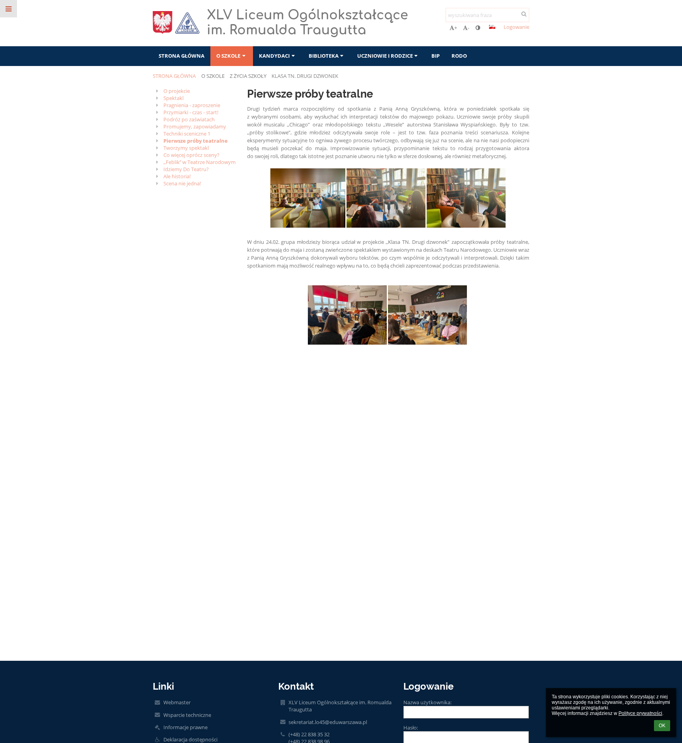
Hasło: (410, 727)
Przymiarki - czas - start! (190, 112)
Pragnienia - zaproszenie (191, 105)
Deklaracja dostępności (190, 739)
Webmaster (177, 702)
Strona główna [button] (181, 55)
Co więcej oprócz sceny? (191, 154)
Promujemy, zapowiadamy (194, 126)
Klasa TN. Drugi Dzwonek (305, 75)
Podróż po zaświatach (189, 119)
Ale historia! (177, 176)
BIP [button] (435, 55)
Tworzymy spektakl (186, 147)
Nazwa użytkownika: (427, 702)
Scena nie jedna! (182, 183)
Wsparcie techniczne (187, 714)
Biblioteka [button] (324, 55)
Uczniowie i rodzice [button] (385, 55)
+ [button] (455, 27)
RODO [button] (459, 55)
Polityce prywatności (640, 713)
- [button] (468, 27)
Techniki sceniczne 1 (186, 133)
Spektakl (173, 98)
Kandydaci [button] (274, 55)
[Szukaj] (523, 14)
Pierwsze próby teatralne (195, 140)
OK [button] (662, 725)
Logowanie (516, 26)
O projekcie (176, 90)
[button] (477, 27)
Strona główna (174, 75)
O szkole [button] (228, 55)
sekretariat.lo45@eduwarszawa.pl (328, 722)
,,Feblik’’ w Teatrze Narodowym (199, 162)
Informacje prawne (185, 727)
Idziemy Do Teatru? (186, 169)
